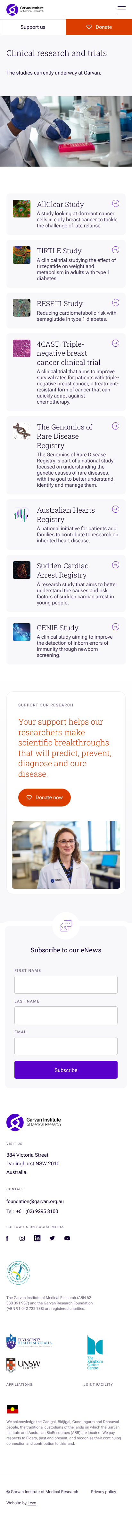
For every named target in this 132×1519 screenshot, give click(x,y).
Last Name (27, 1001)
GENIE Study (57, 627)
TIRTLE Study (59, 250)
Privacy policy (103, 1492)
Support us (33, 27)
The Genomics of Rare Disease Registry (65, 436)
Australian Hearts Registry (66, 515)
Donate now (49, 797)
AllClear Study (60, 204)
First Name (27, 970)
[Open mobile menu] (122, 9)
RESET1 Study (60, 303)
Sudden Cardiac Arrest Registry (62, 570)
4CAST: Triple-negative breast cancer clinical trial (69, 353)
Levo (32, 1503)
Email (21, 1032)
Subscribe (66, 1070)
